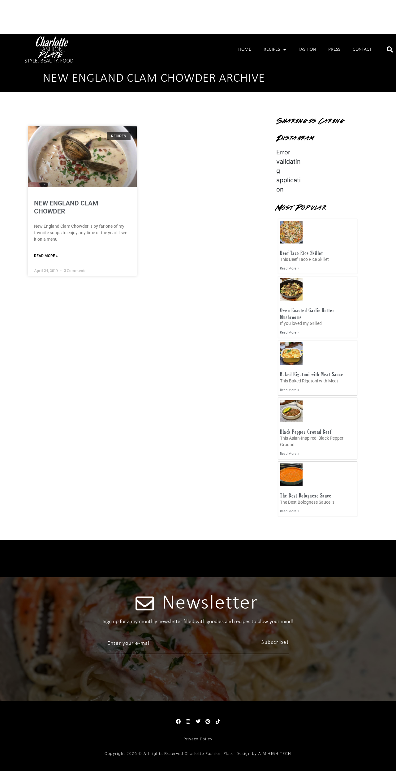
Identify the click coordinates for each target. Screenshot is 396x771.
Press (334, 49)
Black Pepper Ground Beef (305, 432)
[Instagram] (188, 721)
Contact (362, 49)
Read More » (46, 256)
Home (244, 49)
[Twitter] (198, 721)
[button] (390, 49)
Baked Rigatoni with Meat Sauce (311, 374)
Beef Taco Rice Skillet (301, 253)
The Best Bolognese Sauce (305, 495)
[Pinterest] (208, 721)
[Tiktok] (218, 721)
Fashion (307, 49)
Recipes (272, 49)
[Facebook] (178, 721)
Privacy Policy (198, 739)
